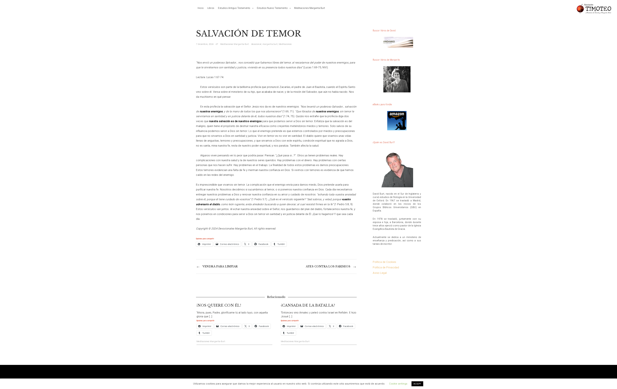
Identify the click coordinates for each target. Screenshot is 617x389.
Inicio (201, 8)
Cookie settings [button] (398, 383)
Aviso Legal (380, 272)
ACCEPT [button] (417, 384)
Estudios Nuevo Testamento (272, 8)
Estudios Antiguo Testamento (234, 8)
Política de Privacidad (386, 267)
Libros (210, 8)
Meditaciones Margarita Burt (309, 8)
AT (217, 44)
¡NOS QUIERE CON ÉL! (219, 305)
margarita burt (270, 44)
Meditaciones (285, 44)
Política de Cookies (384, 262)
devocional (256, 44)
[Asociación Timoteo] (593, 8)
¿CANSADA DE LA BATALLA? (308, 305)
